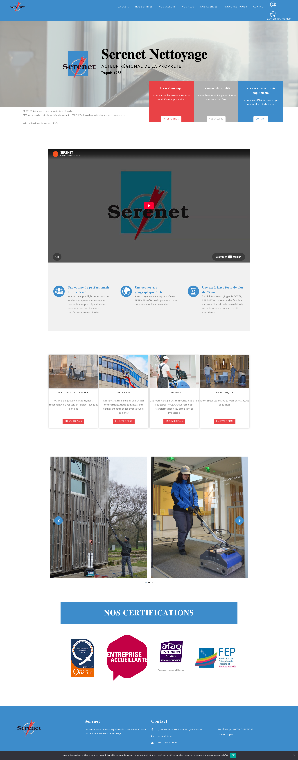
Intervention (171, 119)
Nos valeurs (216, 119)
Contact (261, 119)
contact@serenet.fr (279, 19)
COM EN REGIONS (244, 729)
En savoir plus (73, 421)
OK (233, 755)
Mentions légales (225, 735)
